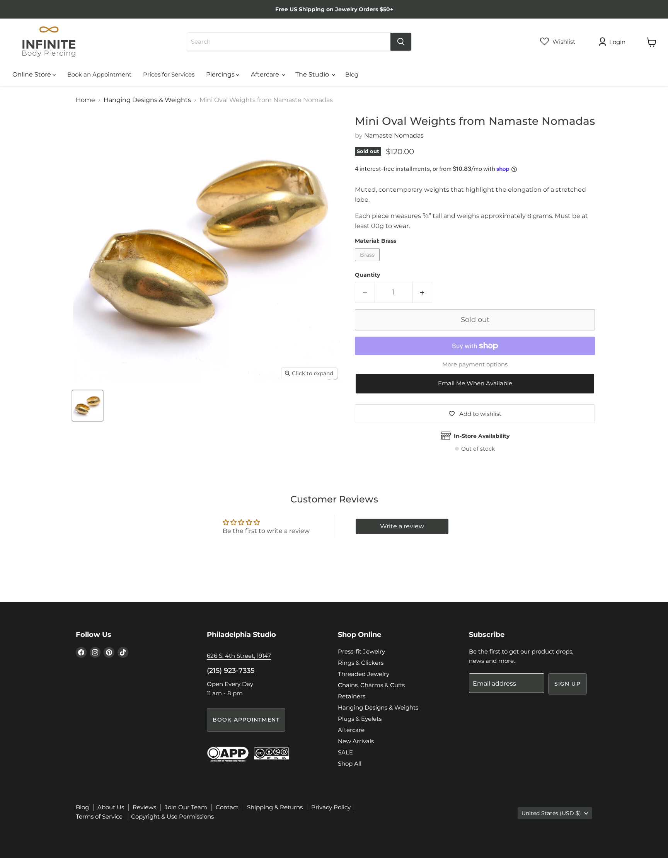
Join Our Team (186, 807)
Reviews (144, 807)
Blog (351, 74)
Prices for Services (168, 74)
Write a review (402, 526)
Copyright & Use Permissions (172, 816)
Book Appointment (246, 719)
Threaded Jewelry (363, 674)
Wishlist (563, 41)
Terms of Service (99, 816)
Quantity (367, 275)
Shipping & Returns (275, 807)
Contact (227, 807)
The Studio (313, 74)
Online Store (32, 74)
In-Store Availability (482, 435)
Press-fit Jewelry (361, 651)
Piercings (221, 74)
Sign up (567, 683)
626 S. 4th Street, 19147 (239, 655)
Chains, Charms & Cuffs (371, 685)
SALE (345, 752)
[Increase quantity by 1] (422, 292)
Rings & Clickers (360, 662)
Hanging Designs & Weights (147, 100)
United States (551, 813)
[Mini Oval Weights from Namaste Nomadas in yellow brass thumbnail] (87, 405)
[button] (475, 383)
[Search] (400, 42)
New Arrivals (356, 741)
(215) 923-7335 (230, 670)
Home (85, 100)
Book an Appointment (99, 74)
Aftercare (266, 74)
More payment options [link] (475, 364)
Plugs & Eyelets (360, 718)
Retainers (351, 696)
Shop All (349, 763)
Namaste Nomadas (394, 135)
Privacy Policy (331, 807)
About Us (110, 807)
